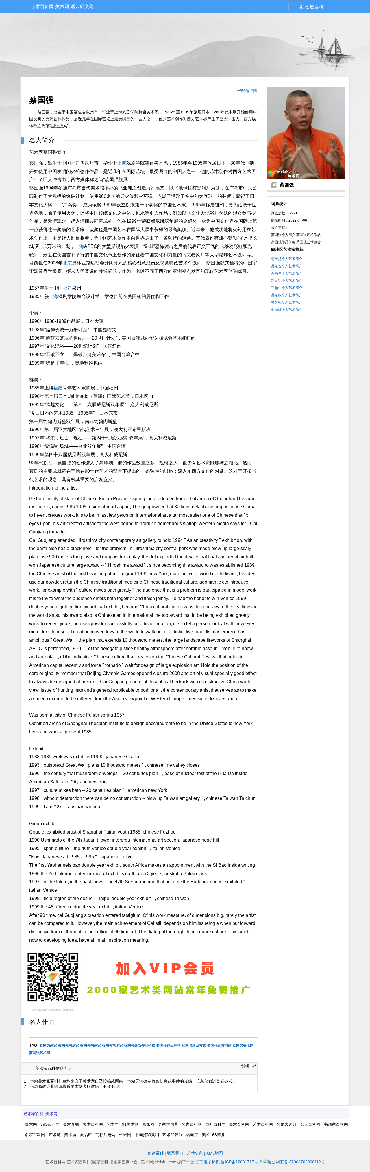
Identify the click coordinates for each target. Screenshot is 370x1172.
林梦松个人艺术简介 (286, 302)
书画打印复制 (147, 1134)
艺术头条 (195, 1153)
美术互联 (71, 1124)
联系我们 (175, 1153)
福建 (75, 163)
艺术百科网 (263, 1124)
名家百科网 (192, 1124)
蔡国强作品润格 (168, 1046)
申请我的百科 (247, 91)
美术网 (31, 1124)
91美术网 (130, 1124)
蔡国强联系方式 (194, 1046)
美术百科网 (93, 1124)
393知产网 (50, 1124)
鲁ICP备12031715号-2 (241, 1162)
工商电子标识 (207, 1162)
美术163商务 (213, 1134)
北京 (67, 262)
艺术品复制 (172, 1134)
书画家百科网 (336, 1124)
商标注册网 (105, 1134)
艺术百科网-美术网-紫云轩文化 (62, 6)
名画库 (192, 1134)
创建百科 (314, 6)
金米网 (125, 1134)
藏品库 (86, 1134)
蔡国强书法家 (68, 1046)
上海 (121, 163)
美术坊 (70, 1134)
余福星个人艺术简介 (286, 273)
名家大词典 (168, 1124)
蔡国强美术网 (243, 1046)
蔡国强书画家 (90, 1046)
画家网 (148, 1124)
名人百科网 (310, 1124)
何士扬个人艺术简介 (286, 259)
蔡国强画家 (48, 1046)
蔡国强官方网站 (219, 1046)
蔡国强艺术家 (112, 1046)
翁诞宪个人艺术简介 (286, 281)
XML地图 (214, 1153)
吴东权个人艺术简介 (286, 295)
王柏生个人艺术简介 (286, 288)
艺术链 (55, 1134)
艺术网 (112, 1124)
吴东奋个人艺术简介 (286, 266)
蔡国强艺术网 (39, 1053)
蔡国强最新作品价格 (139, 1046)
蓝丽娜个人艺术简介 (286, 310)
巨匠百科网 (215, 1124)
